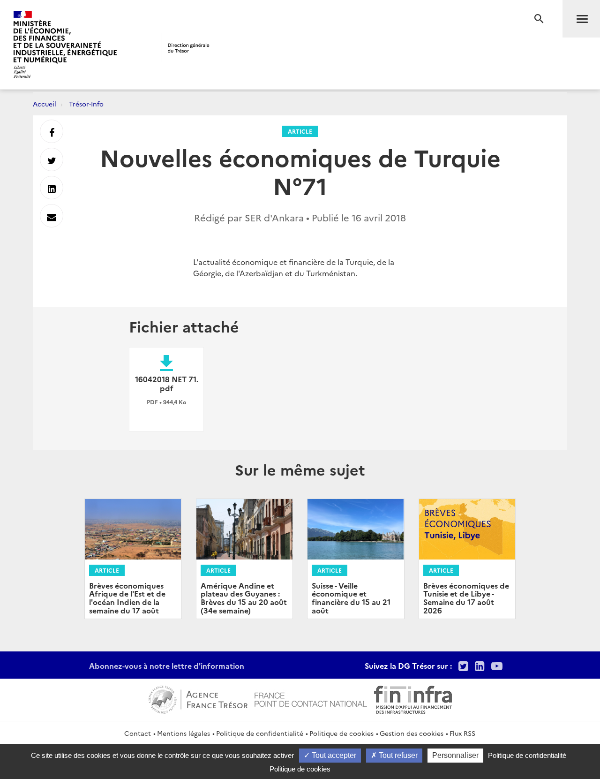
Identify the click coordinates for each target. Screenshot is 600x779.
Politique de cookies (341, 733)
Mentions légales (183, 733)
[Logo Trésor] (185, 47)
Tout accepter (333, 755)
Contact (137, 733)
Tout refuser (397, 755)
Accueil (44, 103)
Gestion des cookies (411, 733)
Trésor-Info (86, 103)
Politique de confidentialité (259, 733)
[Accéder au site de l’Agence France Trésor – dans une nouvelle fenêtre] (198, 698)
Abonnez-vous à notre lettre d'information (166, 665)
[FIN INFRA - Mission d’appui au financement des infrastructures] (413, 698)
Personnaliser (455, 755)
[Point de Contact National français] (311, 698)
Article (300, 131)
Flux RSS (462, 733)
